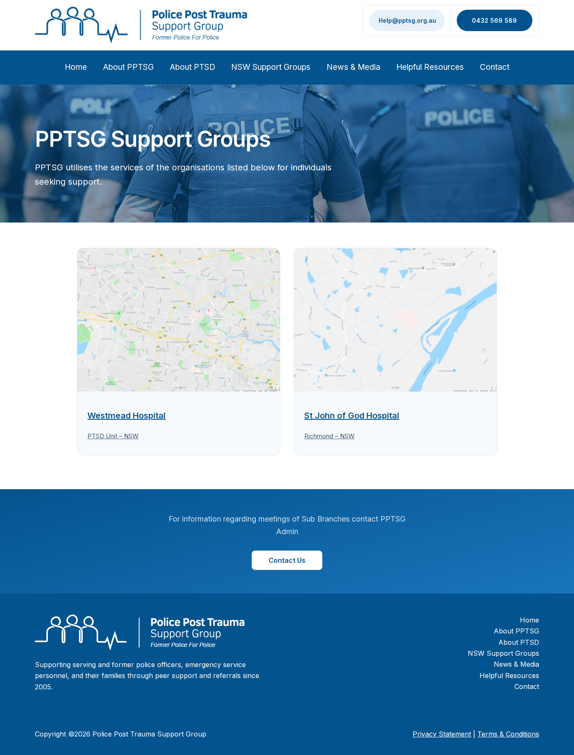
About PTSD (192, 67)
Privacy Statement (442, 734)
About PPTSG (128, 67)
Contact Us (287, 560)
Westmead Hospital (126, 416)
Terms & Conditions (508, 734)
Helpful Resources (430, 67)
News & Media (353, 67)
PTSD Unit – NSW (113, 436)
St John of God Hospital (351, 416)
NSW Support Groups (271, 67)
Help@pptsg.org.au (407, 20)
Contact (494, 67)
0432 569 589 (494, 20)
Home (76, 67)
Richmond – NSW (329, 436)
